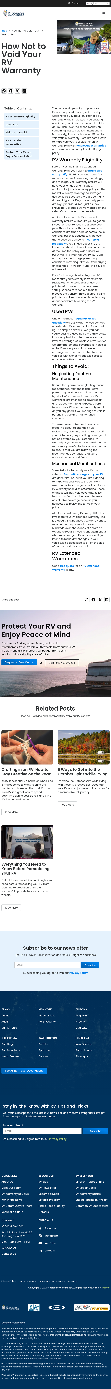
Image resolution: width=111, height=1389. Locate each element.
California (9, 1038)
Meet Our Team (11, 1188)
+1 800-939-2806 (12, 1226)
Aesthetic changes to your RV (83, 474)
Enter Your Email (13, 1125)
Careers (43, 1212)
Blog (4, 30)
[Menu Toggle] (103, 13)
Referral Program (49, 1200)
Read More (11, 812)
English (93, 3)
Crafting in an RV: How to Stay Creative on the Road (26, 772)
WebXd (106, 1287)
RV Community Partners (16, 1206)
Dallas (5, 1015)
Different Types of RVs (89, 1181)
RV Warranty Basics (88, 1194)
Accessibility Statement (52, 1281)
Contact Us (8, 1254)
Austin (5, 1021)
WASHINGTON (47, 1038)
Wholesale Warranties (91, 145)
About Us (7, 1181)
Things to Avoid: (16, 132)
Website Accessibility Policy (25, 1338)
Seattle (43, 1044)
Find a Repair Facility (51, 1206)
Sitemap (72, 1281)
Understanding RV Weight (91, 1200)
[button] (4, 91)
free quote (67, 566)
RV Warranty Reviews (15, 1194)
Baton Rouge (83, 1050)
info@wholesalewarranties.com (68, 1334)
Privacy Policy (78, 973)
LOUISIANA (82, 1038)
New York (45, 1009)
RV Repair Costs (85, 1188)
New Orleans (83, 1044)
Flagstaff (81, 1015)
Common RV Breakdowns (91, 1206)
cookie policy (86, 1378)
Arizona (81, 1009)
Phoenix (80, 1021)
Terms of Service (27, 1281)
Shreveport (82, 1056)
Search (76, 3)
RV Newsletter (47, 1188)
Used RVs (12, 124)
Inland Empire (10, 1056)
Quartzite (81, 1027)
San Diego (7, 1044)
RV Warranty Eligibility (20, 116)
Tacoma (43, 1056)
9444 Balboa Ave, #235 (16, 1232)
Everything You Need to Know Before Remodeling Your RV (25, 869)
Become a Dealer (49, 1194)
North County (47, 1021)
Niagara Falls (47, 1015)
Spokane (44, 1050)
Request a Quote (12, 1212)
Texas (5, 1009)
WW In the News (11, 1200)
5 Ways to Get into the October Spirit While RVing (83, 772)
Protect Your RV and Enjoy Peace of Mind (19, 154)
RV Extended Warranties (14, 142)
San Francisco (10, 1050)
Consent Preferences (13, 1322)
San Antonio (9, 1027)
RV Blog (43, 1181)
